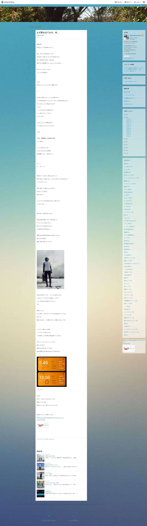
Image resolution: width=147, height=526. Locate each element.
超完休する (127, 101)
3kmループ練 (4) (128, 198)
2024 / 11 (129, 120)
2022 (126, 141)
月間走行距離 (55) (128, 192)
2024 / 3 (129, 133)
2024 (126, 117)
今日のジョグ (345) (129, 175)
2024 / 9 (129, 123)
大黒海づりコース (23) (129, 257)
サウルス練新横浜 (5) (129, 235)
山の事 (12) (126, 246)
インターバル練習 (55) (129, 226)
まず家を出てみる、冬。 (48, 32)
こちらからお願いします (130, 81)
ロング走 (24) (127, 206)
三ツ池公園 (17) (128, 255)
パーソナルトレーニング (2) (131, 329)
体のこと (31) (127, 286)
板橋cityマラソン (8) (129, 317)
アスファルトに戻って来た (52, 482)
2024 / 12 (129, 119)
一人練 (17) (126, 195)
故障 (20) (126, 163)
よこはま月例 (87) (128, 269)
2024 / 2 (129, 134)
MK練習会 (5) (127, 172)
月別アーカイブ (128, 111)
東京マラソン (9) (128, 297)
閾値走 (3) (126, 180)
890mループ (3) (128, 280)
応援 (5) (126, 323)
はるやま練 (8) (127, 266)
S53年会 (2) (127, 309)
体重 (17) (126, 277)
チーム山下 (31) (128, 200)
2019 (126, 150)
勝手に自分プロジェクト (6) (131, 320)
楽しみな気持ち (73, 520)
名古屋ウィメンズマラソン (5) (131, 332)
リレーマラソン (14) (129, 312)
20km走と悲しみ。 (129, 104)
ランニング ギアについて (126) (131, 178)
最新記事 (126, 88)
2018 (126, 153)
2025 (126, 114)
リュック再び (48, 474)
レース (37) (127, 238)
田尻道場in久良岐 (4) (129, 243)
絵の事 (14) (126, 240)
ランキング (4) (127, 315)
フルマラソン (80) (128, 295)
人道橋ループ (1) (128, 272)
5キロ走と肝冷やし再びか (49, 520)
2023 (126, 139)
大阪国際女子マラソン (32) (130, 300)
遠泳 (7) (126, 335)
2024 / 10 (129, 122)
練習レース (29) (128, 260)
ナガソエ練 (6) (127, 189)
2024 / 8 (129, 125)
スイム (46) (127, 169)
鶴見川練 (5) (127, 249)
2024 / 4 (129, 131)
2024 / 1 (129, 136)
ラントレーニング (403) (130, 183)
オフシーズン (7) (128, 292)
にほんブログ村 (41, 419)
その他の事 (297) (128, 203)
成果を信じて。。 (49, 491)
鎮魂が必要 (127, 92)
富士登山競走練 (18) (129, 229)
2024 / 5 (129, 130)
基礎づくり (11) (127, 289)
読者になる (142, 5)
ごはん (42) (127, 218)
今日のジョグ (40, 37)
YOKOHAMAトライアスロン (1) (131, 263)
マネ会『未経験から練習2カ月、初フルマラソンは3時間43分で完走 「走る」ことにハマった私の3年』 (134, 69)
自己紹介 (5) (127, 326)
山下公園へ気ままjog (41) (130, 220)
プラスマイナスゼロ (129, 95)
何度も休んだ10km (50, 456)
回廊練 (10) (126, 232)
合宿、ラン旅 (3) (128, 303)
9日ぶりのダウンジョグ (51, 465)
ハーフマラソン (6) (128, 212)
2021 (126, 144)
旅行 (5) (126, 215)
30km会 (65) (127, 209)
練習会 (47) (127, 186)
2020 (126, 147)
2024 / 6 (129, 128)
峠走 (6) (126, 252)
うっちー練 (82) (128, 223)
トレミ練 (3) (127, 306)
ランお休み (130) (128, 166)
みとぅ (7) (126, 283)
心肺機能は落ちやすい (130, 98)
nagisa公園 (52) (128, 275)
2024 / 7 (129, 126)
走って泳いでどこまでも (73, 8)
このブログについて (129, 58)
